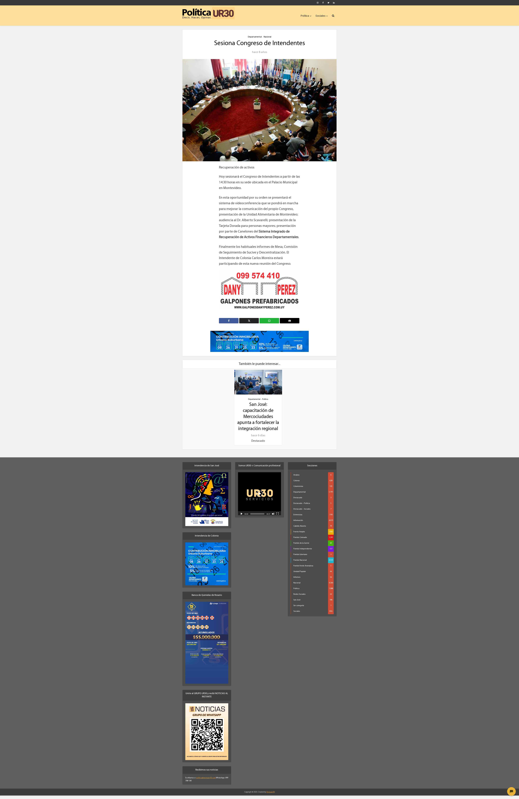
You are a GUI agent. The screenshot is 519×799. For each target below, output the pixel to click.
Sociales (320, 15)
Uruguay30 (270, 795)
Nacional (267, 37)
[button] (259, 497)
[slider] (257, 517)
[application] (259, 497)
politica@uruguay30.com (206, 781)
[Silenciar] (273, 517)
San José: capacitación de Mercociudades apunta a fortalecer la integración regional (258, 420)
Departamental (255, 37)
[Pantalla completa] (277, 517)
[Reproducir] (241, 517)
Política (305, 15)
